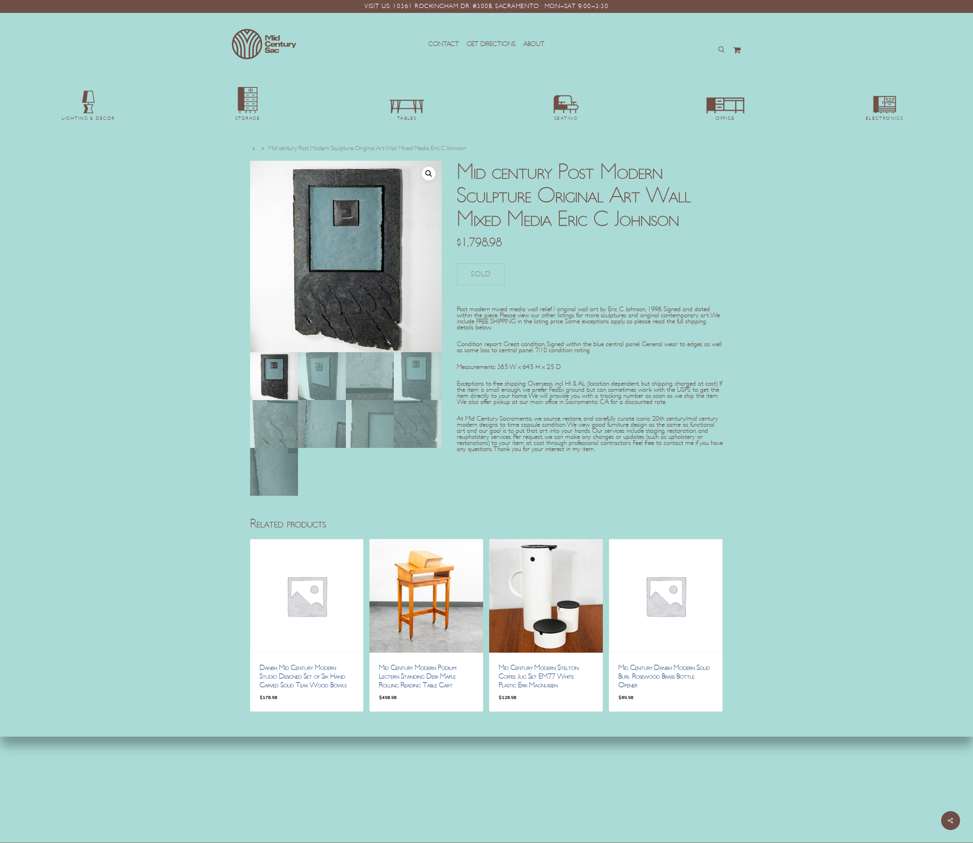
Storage (247, 118)
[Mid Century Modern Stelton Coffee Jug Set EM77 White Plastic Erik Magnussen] (546, 596)
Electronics (885, 118)
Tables (407, 118)
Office (725, 118)
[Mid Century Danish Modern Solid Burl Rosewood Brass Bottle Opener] (666, 596)
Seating (566, 118)
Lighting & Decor (88, 118)
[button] (429, 173)
